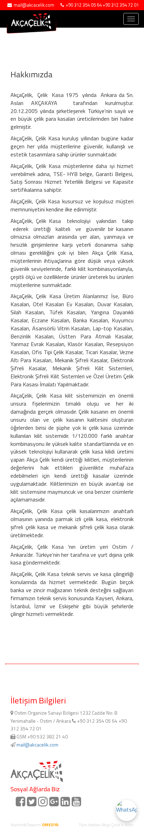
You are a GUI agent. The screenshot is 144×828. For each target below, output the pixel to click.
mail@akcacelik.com (37, 744)
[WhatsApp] (126, 810)
